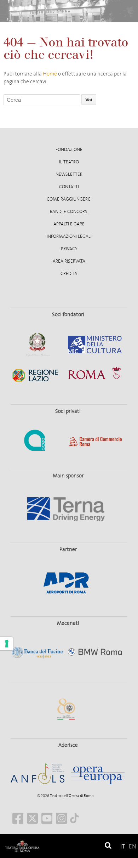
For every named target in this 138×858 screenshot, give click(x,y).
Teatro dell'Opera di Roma (71, 795)
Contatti (69, 187)
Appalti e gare (69, 224)
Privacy (69, 249)
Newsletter (69, 174)
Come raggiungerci (69, 199)
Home (50, 73)
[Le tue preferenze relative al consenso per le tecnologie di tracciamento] (6, 643)
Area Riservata (69, 261)
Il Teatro (69, 162)
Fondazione (69, 149)
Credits (69, 273)
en (132, 846)
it (122, 846)
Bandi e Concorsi (69, 211)
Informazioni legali (69, 236)
